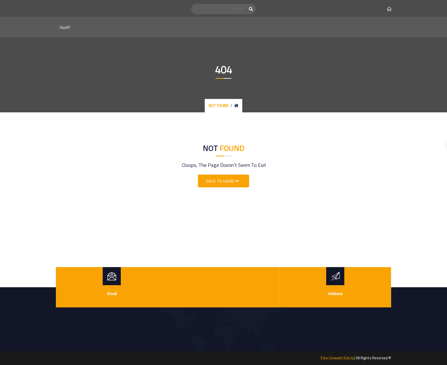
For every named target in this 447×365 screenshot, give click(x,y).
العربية (65, 27)
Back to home (220, 181)
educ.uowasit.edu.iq (337, 358)
